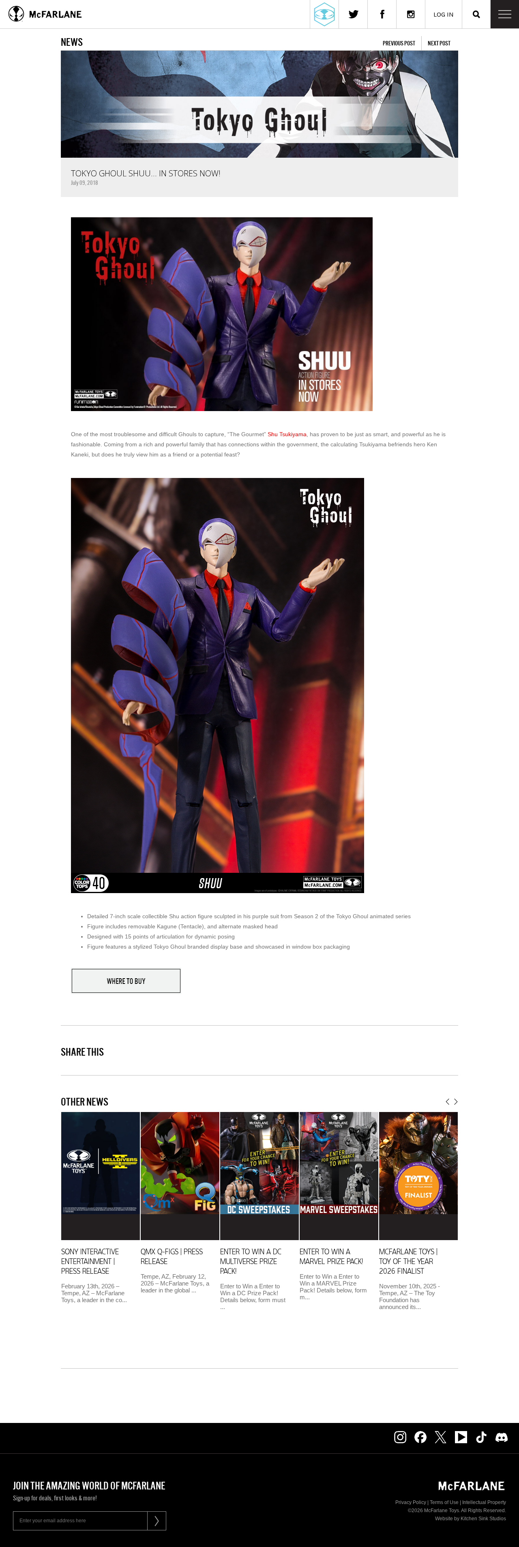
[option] (100, 1210)
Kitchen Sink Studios (483, 1518)
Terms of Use (444, 1502)
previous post (399, 43)
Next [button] (456, 1102)
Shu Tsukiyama (287, 434)
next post (439, 43)
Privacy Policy (410, 1502)
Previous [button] (447, 1102)
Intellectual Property (484, 1502)
